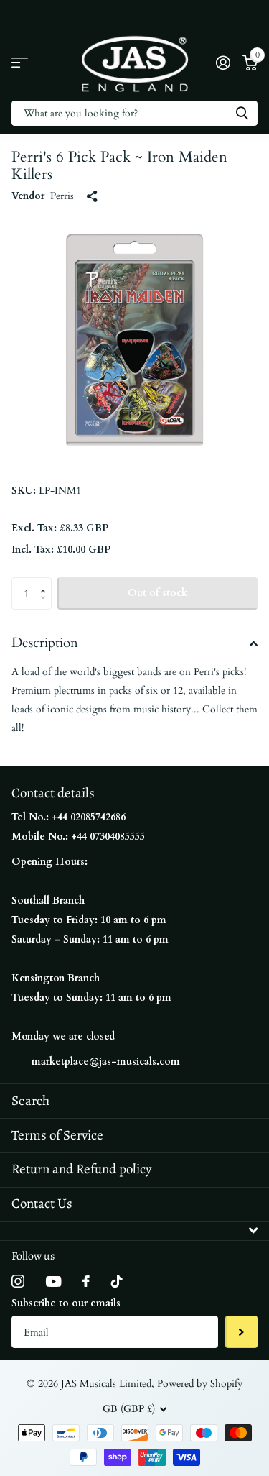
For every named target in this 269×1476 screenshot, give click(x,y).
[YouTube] (53, 1281)
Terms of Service (57, 1135)
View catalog (19, 63)
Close (134, 1231)
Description (44, 642)
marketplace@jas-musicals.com (106, 1061)
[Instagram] (17, 1281)
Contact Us (41, 1203)
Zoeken (242, 113)
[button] (46, 581)
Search (30, 1100)
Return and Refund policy (81, 1169)
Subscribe (241, 1332)
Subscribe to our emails (66, 1303)
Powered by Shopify (199, 1383)
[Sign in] (222, 62)
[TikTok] (117, 1281)
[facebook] (86, 1281)
